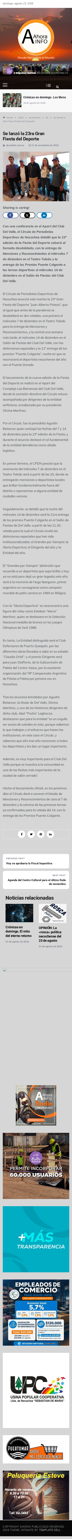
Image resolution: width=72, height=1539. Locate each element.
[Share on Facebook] (10, 215)
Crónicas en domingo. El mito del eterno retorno (19, 931)
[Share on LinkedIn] (44, 215)
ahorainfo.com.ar (15, 145)
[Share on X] (27, 215)
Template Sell (50, 1530)
